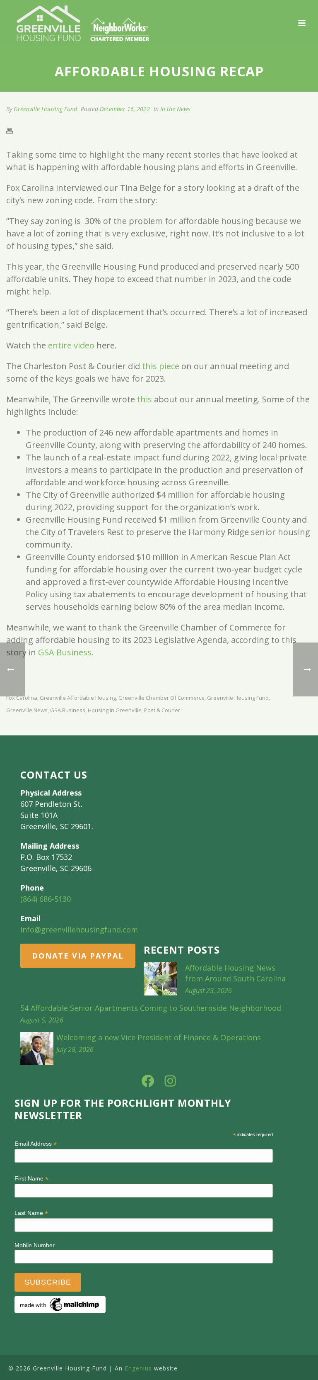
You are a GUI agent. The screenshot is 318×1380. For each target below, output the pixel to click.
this (144, 399)
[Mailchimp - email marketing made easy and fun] (60, 1304)
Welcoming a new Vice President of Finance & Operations (158, 1037)
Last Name (31, 1213)
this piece (160, 366)
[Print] (13, 130)
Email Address (35, 1144)
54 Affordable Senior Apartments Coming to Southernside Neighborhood (150, 1008)
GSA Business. (66, 652)
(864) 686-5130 (45, 899)
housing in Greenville (115, 710)
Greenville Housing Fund (45, 109)
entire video (71, 345)
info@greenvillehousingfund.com (79, 930)
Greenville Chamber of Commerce (161, 698)
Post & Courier (162, 710)
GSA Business (67, 710)
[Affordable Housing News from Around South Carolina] (160, 978)
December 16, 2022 (125, 109)
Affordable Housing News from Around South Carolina (235, 973)
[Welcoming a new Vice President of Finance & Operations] (36, 1048)
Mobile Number (34, 1245)
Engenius (138, 1368)
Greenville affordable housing (78, 698)
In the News (175, 109)
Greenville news (27, 710)
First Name (31, 1179)
